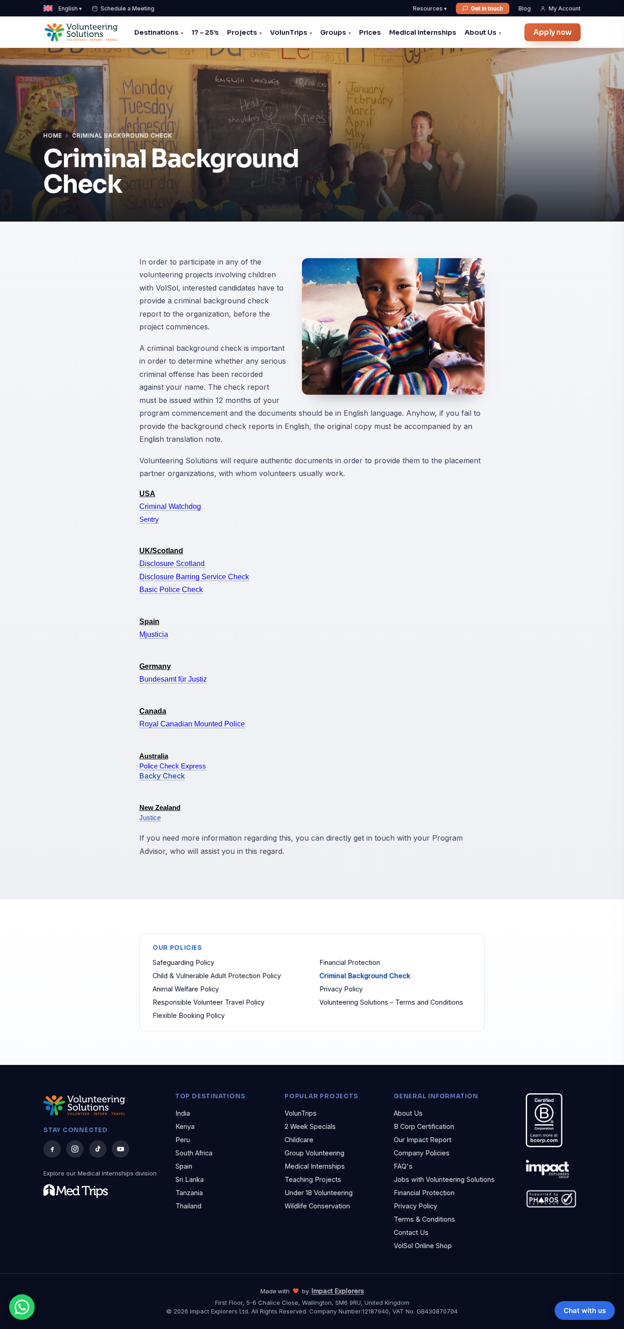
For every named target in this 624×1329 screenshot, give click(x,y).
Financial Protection (349, 962)
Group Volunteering (314, 1153)
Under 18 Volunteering (319, 1193)
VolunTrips (288, 32)
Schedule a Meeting (127, 8)
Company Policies (421, 1153)
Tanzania (189, 1193)
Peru (182, 1140)
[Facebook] (52, 1149)
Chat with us (585, 1310)
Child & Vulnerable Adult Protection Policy (217, 976)
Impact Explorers (338, 1291)
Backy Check (162, 775)
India (182, 1113)
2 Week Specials (310, 1126)
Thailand (188, 1206)
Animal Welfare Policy (186, 989)
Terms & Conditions (424, 1219)
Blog (524, 8)
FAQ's (403, 1166)
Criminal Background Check (364, 976)
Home (52, 135)
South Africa (193, 1153)
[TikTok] (97, 1149)
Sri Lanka (189, 1179)
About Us (481, 32)
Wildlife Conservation (317, 1206)
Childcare (299, 1140)
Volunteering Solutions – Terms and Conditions (391, 1002)
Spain (183, 1166)
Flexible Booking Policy (189, 1015)
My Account (565, 8)
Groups (333, 32)
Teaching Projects (313, 1179)
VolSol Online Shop (423, 1246)
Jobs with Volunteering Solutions (444, 1179)
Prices (370, 32)
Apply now (552, 32)
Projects (242, 32)
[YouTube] (120, 1149)
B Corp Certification (424, 1126)
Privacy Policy (341, 989)
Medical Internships (422, 32)
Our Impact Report (422, 1140)
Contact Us (411, 1232)
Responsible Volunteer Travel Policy (208, 1002)
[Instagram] (75, 1149)
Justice (150, 817)
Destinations (156, 32)
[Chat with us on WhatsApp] (22, 1307)
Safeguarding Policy (183, 962)
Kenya (185, 1126)
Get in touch (487, 8)
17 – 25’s (205, 32)
